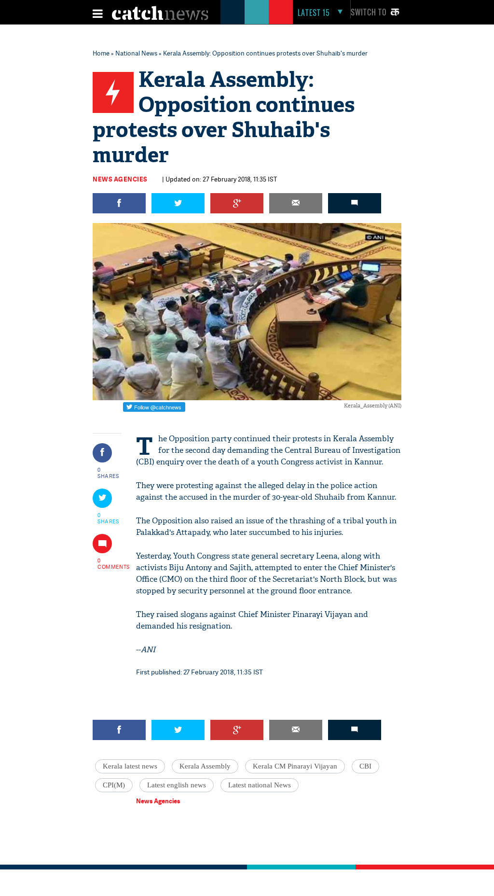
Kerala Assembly (205, 766)
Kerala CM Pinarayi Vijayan (295, 766)
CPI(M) (114, 785)
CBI (365, 766)
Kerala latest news (130, 766)
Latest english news (176, 785)
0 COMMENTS (108, 563)
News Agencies (120, 179)
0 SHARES (108, 472)
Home (101, 53)
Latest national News (259, 785)
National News (136, 53)
